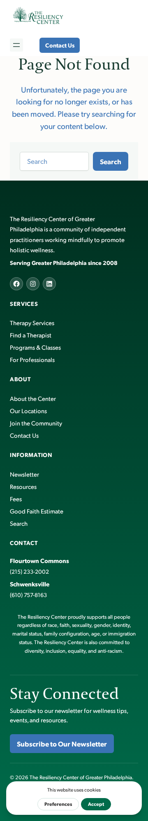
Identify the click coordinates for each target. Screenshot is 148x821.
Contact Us (59, 45)
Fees (16, 498)
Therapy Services (32, 322)
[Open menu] (16, 45)
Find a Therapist (30, 335)
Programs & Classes (35, 347)
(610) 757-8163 (28, 594)
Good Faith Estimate (36, 511)
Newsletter (24, 474)
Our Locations (28, 410)
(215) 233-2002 (29, 571)
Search (110, 161)
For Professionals (32, 359)
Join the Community (36, 423)
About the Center (33, 398)
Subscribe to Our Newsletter (62, 743)
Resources (23, 486)
